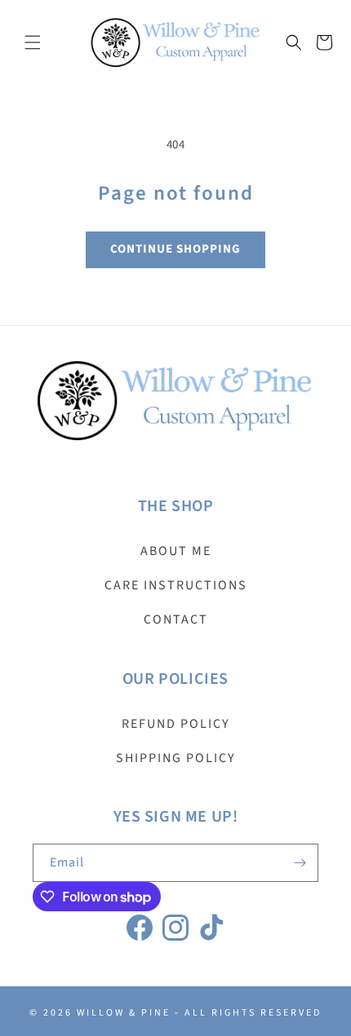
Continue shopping (175, 249)
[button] (33, 42)
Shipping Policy (176, 758)
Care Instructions (175, 585)
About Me (175, 551)
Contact (176, 619)
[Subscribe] (300, 863)
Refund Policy (176, 724)
